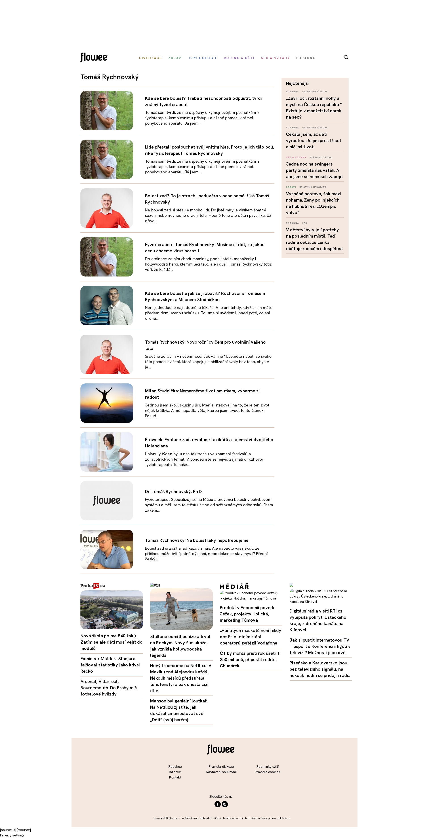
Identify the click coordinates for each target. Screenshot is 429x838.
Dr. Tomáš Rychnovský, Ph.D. (174, 491)
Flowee (95, 58)
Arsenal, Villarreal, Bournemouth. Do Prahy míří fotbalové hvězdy (109, 687)
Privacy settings (12, 835)
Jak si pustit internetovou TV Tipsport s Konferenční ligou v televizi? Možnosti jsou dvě (320, 646)
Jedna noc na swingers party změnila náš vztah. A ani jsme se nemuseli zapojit (314, 170)
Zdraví (291, 187)
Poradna (292, 91)
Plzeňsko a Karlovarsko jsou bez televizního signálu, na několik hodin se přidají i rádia (320, 669)
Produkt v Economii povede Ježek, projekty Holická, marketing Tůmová (247, 614)
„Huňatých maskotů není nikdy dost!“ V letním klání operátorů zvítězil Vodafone (250, 636)
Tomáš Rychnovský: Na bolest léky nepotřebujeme (196, 540)
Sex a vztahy (296, 157)
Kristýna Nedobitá (312, 187)
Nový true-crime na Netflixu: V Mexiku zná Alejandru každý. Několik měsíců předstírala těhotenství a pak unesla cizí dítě (180, 678)
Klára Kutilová (321, 157)
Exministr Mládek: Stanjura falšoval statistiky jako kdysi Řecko (110, 665)
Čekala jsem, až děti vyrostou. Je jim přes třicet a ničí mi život (313, 140)
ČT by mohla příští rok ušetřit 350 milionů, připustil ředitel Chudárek (249, 659)
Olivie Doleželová (315, 91)
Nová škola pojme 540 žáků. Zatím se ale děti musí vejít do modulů (111, 642)
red (304, 223)
